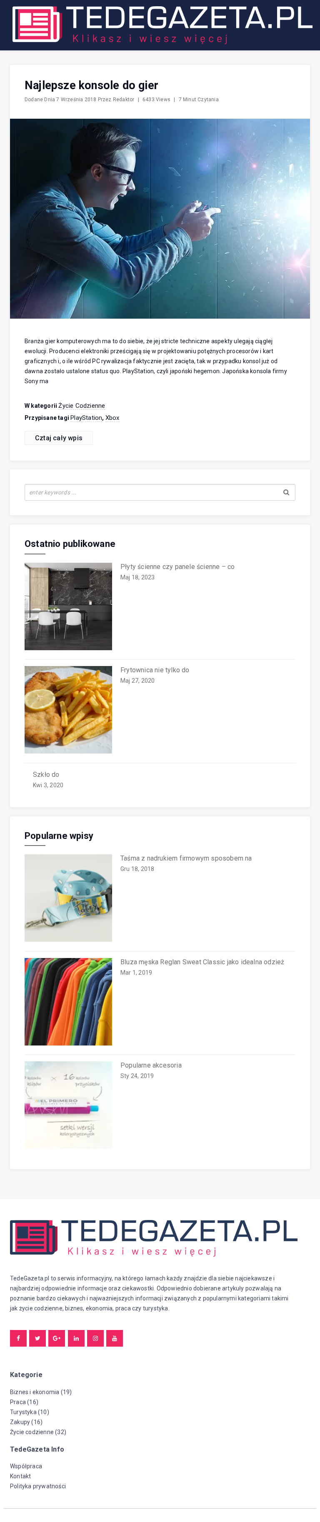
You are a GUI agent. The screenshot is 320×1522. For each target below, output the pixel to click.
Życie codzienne (81, 405)
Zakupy (20, 1422)
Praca (18, 1402)
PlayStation (86, 418)
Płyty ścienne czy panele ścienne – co (177, 567)
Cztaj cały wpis (58, 438)
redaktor (124, 99)
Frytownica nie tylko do (155, 670)
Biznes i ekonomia (34, 1392)
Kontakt (20, 1476)
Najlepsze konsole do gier (91, 85)
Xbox (112, 418)
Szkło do (46, 774)
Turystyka (23, 1412)
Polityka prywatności (38, 1486)
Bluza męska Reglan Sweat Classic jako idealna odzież (202, 962)
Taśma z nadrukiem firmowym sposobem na (186, 858)
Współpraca (26, 1466)
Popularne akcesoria (151, 1065)
